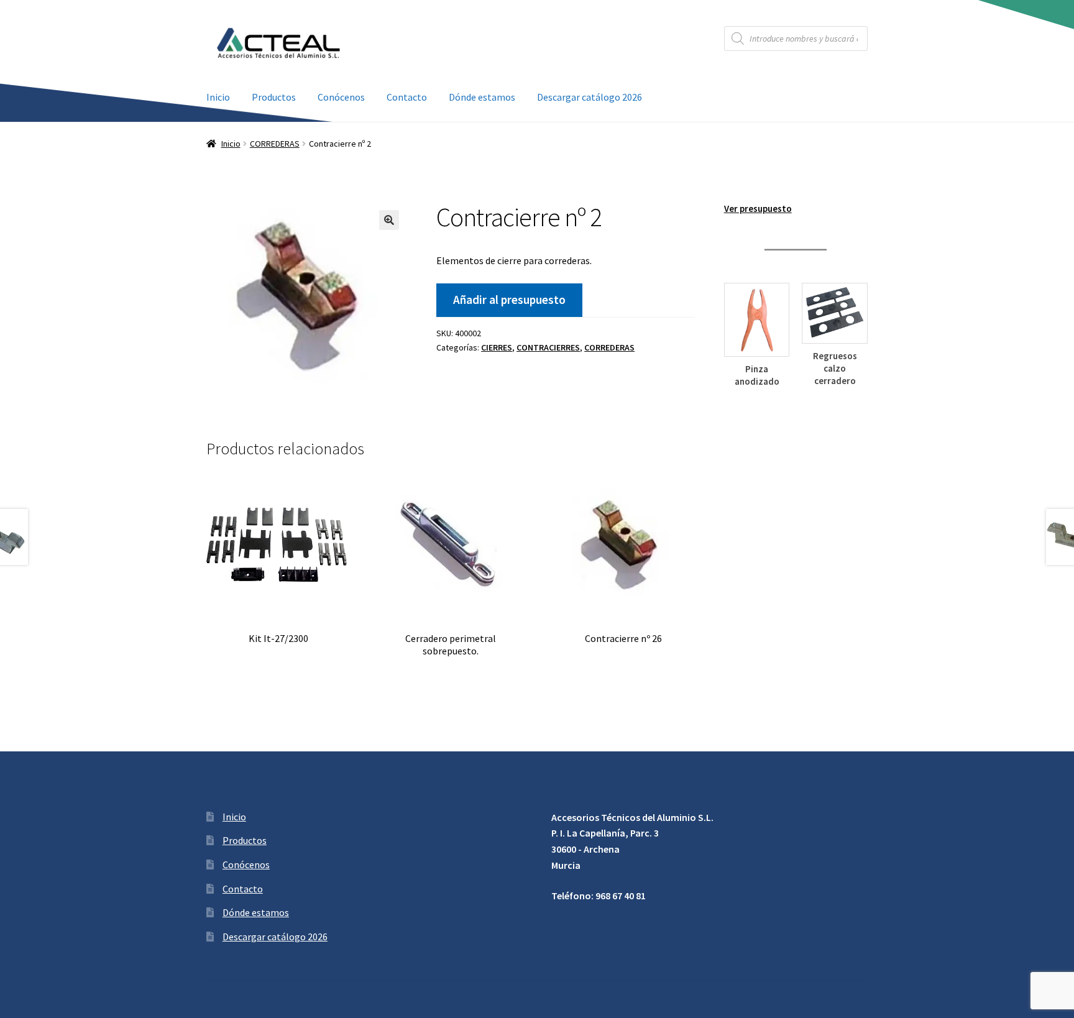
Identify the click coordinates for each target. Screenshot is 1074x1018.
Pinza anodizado (834, 375)
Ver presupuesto (758, 208)
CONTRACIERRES (548, 347)
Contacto (407, 97)
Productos (274, 97)
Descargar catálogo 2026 (589, 97)
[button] (389, 220)
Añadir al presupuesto (509, 299)
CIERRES (496, 347)
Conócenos (341, 97)
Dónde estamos (482, 97)
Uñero (756, 382)
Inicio (218, 97)
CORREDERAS (275, 143)
